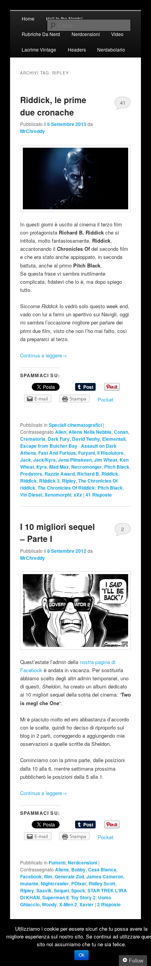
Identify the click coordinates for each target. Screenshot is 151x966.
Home (28, 18)
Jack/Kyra (44, 459)
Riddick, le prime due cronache (53, 106)
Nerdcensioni (86, 34)
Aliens (62, 869)
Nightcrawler (55, 883)
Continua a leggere (43, 355)
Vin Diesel (31, 494)
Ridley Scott (102, 883)
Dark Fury (59, 438)
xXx (78, 494)
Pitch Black (116, 466)
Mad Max (59, 466)
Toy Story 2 (83, 897)
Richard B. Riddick (97, 473)
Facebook (31, 876)
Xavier (86, 904)
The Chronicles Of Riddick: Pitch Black (80, 487)
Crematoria (32, 438)
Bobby (78, 869)
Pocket (105, 399)
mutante (29, 883)
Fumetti (57, 862)
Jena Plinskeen (75, 459)
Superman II (55, 897)
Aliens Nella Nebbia (90, 431)
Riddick (28, 480)
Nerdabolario (111, 49)
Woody (49, 904)
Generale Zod (69, 876)
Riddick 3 (49, 480)
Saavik (43, 890)
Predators (31, 473)
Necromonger (86, 466)
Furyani (86, 452)
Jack (25, 459)
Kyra (41, 466)
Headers (77, 49)
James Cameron (104, 876)
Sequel (61, 890)
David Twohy (86, 438)
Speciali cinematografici (75, 424)
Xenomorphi (58, 494)
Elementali (113, 438)
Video (117, 34)
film (48, 876)
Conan (121, 431)
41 (122, 102)
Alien (60, 431)
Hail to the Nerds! (64, 18)
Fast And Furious (57, 452)
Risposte (99, 494)
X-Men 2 (68, 904)
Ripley (69, 480)
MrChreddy (32, 131)
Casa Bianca (102, 869)
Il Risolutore (110, 452)
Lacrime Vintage (39, 49)
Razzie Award (60, 473)
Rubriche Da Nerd (41, 34)
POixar (78, 883)
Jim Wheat (105, 459)
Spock (78, 890)
